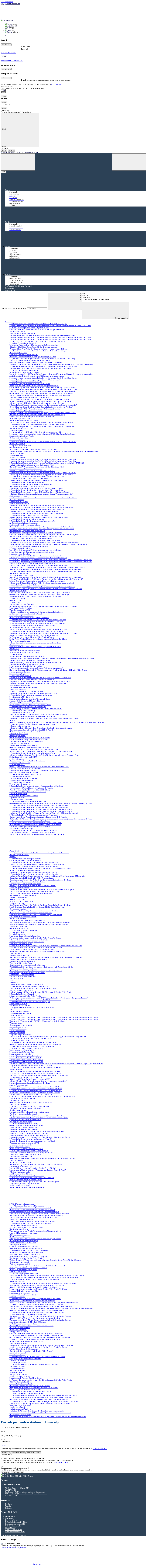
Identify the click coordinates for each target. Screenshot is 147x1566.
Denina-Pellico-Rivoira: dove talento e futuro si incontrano (29, 618)
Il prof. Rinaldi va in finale (18, 1004)
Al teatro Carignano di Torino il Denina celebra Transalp (28, 1151)
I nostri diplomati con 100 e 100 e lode (22, 1243)
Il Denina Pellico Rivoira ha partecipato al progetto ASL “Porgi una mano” (34, 380)
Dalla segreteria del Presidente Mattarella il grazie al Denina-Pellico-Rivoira (35, 825)
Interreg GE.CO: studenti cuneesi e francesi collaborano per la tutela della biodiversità (38, 1075)
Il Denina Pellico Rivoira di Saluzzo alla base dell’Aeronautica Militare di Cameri (37, 1357)
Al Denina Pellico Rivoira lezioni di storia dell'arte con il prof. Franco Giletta (35, 823)
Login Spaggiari (56, 84)
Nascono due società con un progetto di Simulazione (27, 882)
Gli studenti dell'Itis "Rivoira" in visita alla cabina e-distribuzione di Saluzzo (35, 1318)
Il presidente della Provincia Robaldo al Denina (25, 1378)
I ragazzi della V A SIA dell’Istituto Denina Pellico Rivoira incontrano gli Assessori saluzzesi (40, 1306)
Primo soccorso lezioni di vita (19, 504)
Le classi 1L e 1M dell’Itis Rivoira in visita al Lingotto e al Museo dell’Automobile (37, 341)
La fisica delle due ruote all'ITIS (20, 676)
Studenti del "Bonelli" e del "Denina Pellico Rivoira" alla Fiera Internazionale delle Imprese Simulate (43, 718)
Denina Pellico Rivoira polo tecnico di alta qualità (26, 1149)
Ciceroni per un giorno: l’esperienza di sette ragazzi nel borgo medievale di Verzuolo (38, 817)
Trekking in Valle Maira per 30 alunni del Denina (26, 1227)
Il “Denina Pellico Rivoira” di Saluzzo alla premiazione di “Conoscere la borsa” (36, 1335)
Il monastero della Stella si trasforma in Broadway (26, 741)
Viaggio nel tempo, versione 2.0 (20, 1035)
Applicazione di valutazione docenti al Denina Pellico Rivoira (30, 660)
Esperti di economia (16, 1015)
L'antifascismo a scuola (17, 1100)
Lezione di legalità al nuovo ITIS (20, 1166)
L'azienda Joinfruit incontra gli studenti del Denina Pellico (29, 397)
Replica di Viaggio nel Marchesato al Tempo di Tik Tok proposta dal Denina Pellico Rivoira (40, 992)
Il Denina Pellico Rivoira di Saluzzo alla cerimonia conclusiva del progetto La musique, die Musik (42, 1283)
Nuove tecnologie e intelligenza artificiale (23, 420)
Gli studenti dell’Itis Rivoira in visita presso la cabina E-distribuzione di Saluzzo (36, 1310)
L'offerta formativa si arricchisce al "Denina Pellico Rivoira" (29, 821)
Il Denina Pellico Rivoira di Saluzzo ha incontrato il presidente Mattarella (34, 862)
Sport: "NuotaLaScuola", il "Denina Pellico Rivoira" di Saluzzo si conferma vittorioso (38, 714)
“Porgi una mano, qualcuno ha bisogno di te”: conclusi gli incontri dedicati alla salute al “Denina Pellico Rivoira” (47, 1417)
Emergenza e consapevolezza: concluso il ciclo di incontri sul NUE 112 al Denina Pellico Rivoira (42, 434)
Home (84, 294)
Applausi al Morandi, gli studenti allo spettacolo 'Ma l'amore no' (31, 827)
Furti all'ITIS (13, 982)
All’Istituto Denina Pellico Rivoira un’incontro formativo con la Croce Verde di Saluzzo (39, 480)
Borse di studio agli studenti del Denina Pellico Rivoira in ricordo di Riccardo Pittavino (38, 924)
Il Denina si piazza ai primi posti (20, 548)
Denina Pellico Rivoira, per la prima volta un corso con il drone (30, 913)
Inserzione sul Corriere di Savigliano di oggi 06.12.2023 (28, 1135)
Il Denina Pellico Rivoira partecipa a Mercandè (25, 859)
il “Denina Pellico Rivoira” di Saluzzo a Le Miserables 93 (29, 1106)
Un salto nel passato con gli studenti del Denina (25, 1180)
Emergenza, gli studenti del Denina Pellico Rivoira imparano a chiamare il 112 (36, 432)
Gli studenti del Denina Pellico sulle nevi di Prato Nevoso (29, 747)
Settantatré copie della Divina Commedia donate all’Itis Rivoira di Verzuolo (35, 596)
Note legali (9, 1518)
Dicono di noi (10, 322)
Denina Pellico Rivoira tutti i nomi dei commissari (26, 1252)
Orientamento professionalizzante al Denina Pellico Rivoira (29, 738)
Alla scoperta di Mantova (18, 1374)
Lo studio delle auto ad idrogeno (20, 776)
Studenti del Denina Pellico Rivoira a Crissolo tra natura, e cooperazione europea (36, 505)
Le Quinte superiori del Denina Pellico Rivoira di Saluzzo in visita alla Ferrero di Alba (38, 805)
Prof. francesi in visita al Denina (20, 1006)
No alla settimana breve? (17, 1281)
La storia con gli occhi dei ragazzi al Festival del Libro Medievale (31, 1178)
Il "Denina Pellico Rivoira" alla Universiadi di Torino (27, 801)
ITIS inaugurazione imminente (19, 1235)
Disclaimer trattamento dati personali (13, 1547)
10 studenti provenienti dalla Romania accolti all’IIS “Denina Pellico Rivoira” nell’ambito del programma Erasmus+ (48, 998)
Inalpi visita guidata (16, 978)
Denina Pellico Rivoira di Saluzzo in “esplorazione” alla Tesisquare (32, 1301)
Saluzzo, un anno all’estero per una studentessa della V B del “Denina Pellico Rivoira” (38, 629)
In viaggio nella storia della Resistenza (22, 780)
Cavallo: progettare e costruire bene (21, 901)
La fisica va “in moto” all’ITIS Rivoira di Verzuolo (26, 691)
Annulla (4, 150)
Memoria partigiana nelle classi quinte (22, 333)
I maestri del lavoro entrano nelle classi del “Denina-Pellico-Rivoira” (32, 1168)
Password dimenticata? (8, 53)
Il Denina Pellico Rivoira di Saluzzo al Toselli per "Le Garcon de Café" (33, 830)
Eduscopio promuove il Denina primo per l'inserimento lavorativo (31, 552)
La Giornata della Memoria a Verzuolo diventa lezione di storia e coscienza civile (36, 476)
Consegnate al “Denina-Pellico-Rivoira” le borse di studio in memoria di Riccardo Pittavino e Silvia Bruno (45, 946)
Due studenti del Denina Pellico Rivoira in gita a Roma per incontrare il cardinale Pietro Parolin (41, 527)
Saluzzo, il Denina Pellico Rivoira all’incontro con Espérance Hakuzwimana (35, 643)
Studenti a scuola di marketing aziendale (23, 961)
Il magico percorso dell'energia (19, 1293)
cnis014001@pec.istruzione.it (28, 1494)
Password (24, 49)
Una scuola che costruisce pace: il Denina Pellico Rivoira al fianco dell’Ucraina (36, 536)
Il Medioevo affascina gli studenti (20, 608)
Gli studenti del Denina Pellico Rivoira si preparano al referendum (31, 680)
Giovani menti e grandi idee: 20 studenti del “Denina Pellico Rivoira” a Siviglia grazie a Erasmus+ (42, 388)
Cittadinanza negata (16, 645)
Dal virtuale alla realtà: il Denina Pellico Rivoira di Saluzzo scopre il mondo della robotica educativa (43, 606)
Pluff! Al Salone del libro (17, 1272)
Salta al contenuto (7, 2)
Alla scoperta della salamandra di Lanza (22, 917)
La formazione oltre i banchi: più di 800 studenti (25, 666)
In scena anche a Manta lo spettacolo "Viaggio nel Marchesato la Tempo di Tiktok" (37, 1170)
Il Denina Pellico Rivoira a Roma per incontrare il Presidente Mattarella (33, 874)
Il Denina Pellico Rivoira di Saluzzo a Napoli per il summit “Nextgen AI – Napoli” (37, 631)
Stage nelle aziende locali (18, 1343)
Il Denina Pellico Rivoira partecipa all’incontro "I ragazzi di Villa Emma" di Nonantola (38, 807)
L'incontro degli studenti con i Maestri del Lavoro (26, 701)
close (3, 171)
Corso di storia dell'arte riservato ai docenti (23, 796)
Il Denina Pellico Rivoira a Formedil (21, 994)
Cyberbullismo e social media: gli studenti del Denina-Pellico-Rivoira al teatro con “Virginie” (41, 407)
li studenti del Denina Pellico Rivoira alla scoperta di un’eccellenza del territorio (36, 488)
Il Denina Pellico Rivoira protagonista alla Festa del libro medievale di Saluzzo (36, 622)
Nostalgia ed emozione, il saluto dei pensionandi (25, 1248)
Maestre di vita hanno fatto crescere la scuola (24, 651)
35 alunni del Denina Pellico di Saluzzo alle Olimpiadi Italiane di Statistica (34, 1093)
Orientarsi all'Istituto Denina (19, 928)
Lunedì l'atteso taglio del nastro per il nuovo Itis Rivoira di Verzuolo (32, 1221)
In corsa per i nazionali (17, 1366)
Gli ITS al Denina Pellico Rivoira (20, 1382)
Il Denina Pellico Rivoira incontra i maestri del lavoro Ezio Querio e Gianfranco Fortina (39, 492)
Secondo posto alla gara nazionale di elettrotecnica (26, 656)
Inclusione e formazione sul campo (21, 828)
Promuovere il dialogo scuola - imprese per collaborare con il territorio (33, 832)
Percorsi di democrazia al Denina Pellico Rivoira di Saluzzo (29, 1083)
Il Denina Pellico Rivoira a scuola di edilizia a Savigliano (28, 478)
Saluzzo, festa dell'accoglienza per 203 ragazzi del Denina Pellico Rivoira (34, 1212)
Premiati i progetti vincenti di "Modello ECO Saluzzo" (27, 1314)
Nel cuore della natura (16, 500)
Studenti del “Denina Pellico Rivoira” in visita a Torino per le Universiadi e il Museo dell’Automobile (43, 813)
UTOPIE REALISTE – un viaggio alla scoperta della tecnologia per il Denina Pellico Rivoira (41, 967)
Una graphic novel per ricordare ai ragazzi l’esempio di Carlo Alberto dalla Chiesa (37, 1116)
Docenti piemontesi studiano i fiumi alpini (23, 1241)
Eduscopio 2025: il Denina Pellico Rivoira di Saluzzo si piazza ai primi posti (35, 556)
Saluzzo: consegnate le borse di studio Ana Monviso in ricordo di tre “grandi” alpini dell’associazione (43, 1277)
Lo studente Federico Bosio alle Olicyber (23, 343)
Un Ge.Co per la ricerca (17, 919)
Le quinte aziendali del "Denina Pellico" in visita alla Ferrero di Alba (32, 1042)
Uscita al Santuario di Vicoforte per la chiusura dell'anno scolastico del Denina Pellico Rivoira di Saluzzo (45, 1260)
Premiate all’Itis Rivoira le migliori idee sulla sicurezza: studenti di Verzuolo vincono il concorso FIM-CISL (45, 589)
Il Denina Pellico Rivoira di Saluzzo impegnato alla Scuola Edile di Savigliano (36, 490)
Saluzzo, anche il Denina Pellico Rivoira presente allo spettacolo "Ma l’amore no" (37, 834)
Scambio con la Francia (17, 457)
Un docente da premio (17, 1370)
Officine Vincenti (15, 600)
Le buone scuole (15, 602)
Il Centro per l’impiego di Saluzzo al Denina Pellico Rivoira (29, 384)
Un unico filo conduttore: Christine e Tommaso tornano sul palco (31, 1326)
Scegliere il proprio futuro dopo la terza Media (25, 884)
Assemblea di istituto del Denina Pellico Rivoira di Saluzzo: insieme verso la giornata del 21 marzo (42, 442)
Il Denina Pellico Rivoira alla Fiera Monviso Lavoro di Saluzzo (30, 1223)
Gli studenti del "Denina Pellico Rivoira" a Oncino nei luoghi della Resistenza (35, 915)
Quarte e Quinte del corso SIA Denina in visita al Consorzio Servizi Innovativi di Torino (39, 767)
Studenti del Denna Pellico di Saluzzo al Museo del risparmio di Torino (33, 749)
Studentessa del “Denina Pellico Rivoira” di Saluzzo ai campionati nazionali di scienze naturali (41, 1345)
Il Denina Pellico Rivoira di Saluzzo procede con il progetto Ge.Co (32, 484)
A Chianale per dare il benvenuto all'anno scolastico (27, 920)
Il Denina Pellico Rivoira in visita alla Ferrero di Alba (27, 585)
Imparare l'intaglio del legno (18, 1085)
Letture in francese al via (17, 1104)
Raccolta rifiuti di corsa (17, 1355)
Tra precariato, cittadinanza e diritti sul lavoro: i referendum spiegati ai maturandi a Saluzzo (40, 681)
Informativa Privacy (12, 1520)
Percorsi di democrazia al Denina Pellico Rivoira (25, 1056)
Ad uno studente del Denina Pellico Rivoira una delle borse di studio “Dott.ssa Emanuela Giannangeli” (44, 542)
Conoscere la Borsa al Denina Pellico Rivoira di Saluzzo (28, 1133)
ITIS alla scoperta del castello (19, 855)
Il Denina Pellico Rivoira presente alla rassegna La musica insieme (32, 625)
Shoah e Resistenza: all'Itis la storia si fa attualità (25, 469)
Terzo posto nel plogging (17, 674)
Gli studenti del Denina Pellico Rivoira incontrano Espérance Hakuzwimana (35, 647)
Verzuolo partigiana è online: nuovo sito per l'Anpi (26, 664)
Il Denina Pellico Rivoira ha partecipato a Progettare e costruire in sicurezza (35, 1299)
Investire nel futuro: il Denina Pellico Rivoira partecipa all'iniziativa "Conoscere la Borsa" (39, 399)
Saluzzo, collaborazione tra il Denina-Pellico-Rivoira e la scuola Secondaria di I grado (38, 1118)
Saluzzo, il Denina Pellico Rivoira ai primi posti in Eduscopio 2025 (32, 564)
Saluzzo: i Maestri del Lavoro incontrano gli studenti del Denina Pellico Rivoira (36, 612)
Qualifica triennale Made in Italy (20, 1237)
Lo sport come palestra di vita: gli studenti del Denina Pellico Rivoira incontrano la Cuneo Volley (42, 359)
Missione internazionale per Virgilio (21, 436)
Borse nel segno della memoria (19, 685)
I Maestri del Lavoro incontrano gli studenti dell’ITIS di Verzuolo (31, 417)
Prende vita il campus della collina (21, 1219)
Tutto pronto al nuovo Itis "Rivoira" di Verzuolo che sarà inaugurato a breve (35, 1231)
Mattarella (12, 857)
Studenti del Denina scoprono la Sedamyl (23, 1129)
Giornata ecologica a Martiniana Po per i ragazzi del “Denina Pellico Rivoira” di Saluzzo (39, 1337)
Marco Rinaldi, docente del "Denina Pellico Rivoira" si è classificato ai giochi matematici (39, 1403)
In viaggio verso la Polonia (18, 1332)
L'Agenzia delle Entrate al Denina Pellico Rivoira (26, 1062)
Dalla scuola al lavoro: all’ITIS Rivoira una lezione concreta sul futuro (33, 449)
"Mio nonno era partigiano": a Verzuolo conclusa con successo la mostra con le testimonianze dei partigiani (45, 957)
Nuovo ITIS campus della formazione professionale (26, 1187)
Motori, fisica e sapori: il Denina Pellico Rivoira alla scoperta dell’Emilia (34, 386)
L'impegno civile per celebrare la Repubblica (24, 936)
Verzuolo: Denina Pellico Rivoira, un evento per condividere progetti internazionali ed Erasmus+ (42, 335)
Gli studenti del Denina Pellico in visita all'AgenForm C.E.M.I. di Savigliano (35, 362)
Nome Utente (25, 47)
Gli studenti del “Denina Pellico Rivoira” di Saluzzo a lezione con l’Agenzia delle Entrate (39, 593)
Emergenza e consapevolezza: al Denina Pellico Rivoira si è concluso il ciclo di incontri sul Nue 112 (43, 378)
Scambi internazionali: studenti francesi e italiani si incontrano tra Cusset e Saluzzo (37, 623)
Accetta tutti (34, 1452)
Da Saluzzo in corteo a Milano (19, 1328)
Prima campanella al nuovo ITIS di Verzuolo (29, 1206)
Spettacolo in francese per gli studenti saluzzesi (25, 1120)
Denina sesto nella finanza (18, 1330)
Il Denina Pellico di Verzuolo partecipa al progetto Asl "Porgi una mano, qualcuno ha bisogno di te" (43, 405)
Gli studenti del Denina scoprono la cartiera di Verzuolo (28, 703)
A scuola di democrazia (17, 654)
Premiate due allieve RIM (18, 926)
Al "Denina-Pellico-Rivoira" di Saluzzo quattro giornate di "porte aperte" (34, 866)
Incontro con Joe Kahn (17, 932)
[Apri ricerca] (129, 162)
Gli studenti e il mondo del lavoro (20, 944)
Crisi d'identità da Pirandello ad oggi (21, 975)
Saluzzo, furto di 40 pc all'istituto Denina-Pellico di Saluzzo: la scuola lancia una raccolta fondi (41, 583)
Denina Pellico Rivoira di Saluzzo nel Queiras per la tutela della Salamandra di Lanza (38, 639)
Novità (84, 295)
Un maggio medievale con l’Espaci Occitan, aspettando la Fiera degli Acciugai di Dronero (40, 1316)
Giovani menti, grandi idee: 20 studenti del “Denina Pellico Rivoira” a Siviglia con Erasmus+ (41, 393)
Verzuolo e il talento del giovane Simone (23, 687)
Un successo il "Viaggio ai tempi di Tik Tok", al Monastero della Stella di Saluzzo (37, 1021)
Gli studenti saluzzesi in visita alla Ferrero (23, 772)
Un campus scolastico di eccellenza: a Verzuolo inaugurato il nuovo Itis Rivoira (36, 1215)
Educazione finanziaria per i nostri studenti (23, 1127)
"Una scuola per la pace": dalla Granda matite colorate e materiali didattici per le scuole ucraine (41, 507)
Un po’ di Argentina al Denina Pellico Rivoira (25, 1390)
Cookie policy (10, 1516)
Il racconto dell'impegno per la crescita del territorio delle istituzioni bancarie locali (37, 1266)
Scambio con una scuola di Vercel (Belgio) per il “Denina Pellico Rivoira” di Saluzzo (38, 1347)
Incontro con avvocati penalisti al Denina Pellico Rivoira (28, 986)
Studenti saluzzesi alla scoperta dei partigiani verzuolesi (28, 959)
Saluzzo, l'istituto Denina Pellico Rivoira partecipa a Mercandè (30, 893)
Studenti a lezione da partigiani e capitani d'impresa (26, 942)
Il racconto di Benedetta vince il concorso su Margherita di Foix (31, 1153)
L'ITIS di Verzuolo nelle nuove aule (21, 1204)
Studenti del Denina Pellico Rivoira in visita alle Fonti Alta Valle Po (32, 465)
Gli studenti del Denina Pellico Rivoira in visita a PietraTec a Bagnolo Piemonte (36, 329)
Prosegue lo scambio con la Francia (21, 616)
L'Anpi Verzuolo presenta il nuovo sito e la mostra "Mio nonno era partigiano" (36, 668)
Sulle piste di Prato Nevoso (18, 734)
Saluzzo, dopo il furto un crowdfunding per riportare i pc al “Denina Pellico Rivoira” (38, 558)
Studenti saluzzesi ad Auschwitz (20, 1409)
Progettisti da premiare (17, 1297)
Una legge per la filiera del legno (20, 1122)
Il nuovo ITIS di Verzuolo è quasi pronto (23, 1233)
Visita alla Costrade (16, 1160)
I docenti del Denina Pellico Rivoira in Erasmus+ (26, 411)
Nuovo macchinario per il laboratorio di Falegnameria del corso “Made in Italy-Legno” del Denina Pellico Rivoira (48, 670)
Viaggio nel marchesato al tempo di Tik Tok (24, 1143)
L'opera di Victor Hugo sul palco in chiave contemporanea (29, 1112)
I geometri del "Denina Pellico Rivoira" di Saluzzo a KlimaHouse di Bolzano (35, 1087)
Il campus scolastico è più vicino (20, 1054)
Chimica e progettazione (17, 1110)
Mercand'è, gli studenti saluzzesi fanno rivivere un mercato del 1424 (32, 886)
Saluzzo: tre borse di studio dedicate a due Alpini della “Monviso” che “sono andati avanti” (40, 678)
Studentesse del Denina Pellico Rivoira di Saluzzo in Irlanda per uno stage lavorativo (38, 683)
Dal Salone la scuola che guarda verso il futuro (25, 627)
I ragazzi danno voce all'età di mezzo (21, 604)
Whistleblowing (10, 1528)
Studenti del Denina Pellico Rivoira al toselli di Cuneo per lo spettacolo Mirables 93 (37, 1131)
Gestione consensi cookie (13, 1530)
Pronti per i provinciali (17, 1033)
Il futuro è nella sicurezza (17, 1029)
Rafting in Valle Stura (16, 903)
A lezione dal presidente (17, 1372)
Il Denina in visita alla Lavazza (19, 763)
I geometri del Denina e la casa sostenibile (23, 1291)
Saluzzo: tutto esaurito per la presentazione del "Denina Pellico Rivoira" (33, 1217)
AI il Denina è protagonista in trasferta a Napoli (25, 614)
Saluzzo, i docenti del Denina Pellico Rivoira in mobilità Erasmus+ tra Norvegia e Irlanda (39, 395)
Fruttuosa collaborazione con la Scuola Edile (24, 525)
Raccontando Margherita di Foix (20, 1145)
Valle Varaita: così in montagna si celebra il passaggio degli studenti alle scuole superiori (39, 1214)
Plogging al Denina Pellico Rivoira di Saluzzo (25, 1359)
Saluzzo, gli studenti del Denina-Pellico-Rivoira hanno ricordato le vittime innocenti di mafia (40, 728)
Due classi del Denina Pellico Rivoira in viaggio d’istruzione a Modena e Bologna (37, 415)
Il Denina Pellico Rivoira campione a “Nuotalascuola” (27, 707)
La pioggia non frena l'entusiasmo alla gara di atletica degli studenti (32, 1007)
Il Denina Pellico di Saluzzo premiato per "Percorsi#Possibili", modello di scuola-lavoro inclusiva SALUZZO (46, 463)
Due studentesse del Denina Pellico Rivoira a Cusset (27, 486)
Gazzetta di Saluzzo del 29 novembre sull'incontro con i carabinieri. (32, 1141)
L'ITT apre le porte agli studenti (20, 782)
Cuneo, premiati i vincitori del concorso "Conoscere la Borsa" (30, 705)
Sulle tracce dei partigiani (18, 897)
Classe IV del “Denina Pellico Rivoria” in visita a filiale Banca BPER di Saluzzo (36, 1285)
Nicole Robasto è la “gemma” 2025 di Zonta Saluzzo (27, 761)
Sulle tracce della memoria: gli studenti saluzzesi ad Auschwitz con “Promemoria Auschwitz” (41, 494)
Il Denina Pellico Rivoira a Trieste (20, 1384)
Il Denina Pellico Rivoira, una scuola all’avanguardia (27, 482)
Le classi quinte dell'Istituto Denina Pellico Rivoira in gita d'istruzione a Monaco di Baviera (40, 868)
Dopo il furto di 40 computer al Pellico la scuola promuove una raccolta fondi (35, 550)
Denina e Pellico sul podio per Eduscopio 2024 (25, 870)
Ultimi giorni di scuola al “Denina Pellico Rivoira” (26, 1258)
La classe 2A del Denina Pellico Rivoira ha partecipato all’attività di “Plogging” (36, 1304)
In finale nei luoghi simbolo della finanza (23, 969)
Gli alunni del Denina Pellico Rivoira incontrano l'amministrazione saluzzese (35, 1044)
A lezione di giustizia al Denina (20, 1013)
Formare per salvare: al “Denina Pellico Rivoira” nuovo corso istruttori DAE (35, 662)
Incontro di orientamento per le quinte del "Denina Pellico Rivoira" (32, 1046)
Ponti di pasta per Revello (18, 1244)
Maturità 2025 (14, 649)
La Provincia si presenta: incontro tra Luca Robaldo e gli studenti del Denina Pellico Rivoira (40, 1380)
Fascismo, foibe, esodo (17, 453)
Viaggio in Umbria (15, 953)
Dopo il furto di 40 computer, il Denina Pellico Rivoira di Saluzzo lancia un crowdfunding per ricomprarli (45, 569)
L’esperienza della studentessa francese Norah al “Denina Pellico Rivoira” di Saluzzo (38, 1289)
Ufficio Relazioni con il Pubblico (16, 1522)
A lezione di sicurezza (16, 455)
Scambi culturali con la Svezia (19, 1185)
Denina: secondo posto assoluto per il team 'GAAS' (26, 1341)
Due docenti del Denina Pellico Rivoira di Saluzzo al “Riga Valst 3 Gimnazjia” (36, 1164)
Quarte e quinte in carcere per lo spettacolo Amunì (26, 1125)
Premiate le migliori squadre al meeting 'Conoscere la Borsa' (29, 699)
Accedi (4, 36)
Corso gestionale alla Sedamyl (19, 1147)
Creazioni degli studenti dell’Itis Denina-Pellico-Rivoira (28, 1256)
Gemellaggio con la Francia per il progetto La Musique (28, 1268)
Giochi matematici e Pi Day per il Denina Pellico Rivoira (28, 740)
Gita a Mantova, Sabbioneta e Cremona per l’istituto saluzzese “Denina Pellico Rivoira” (39, 1399)
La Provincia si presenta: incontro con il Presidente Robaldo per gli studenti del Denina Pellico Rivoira (44, 1401)
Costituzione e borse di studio (19, 1262)
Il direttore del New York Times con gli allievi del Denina (28, 940)
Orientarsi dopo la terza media (19, 1172)
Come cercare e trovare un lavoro (20, 1025)
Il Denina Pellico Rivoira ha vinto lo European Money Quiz (29, 1002)
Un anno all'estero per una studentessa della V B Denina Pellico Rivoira (33, 635)
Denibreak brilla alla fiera (18, 353)
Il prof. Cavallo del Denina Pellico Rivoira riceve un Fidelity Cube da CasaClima (36, 864)
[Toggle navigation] (18, 162)
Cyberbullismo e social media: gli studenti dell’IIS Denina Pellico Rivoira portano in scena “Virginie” (43, 389)
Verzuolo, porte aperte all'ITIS (19, 610)
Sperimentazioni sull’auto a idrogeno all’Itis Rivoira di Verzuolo (31, 788)
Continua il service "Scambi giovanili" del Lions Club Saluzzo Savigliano (34, 1182)
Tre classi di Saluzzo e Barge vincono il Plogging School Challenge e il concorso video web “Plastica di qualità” (47, 1275)
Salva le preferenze (18, 1472)
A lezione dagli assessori (17, 1362)
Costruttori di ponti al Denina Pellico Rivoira (24, 1254)
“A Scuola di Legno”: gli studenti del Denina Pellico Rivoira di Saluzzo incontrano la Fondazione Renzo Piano (47, 567)
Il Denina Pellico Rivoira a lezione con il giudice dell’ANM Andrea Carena (35, 1000)
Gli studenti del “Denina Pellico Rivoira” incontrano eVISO (29, 1079)
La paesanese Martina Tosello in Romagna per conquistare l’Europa (32, 724)
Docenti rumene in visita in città (20, 1405)
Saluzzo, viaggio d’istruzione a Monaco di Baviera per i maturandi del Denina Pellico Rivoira (41, 422)
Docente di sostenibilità (17, 899)
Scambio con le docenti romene (20, 1376)
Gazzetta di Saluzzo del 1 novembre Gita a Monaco (26, 1176)
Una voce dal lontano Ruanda (19, 641)
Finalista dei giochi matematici (19, 1011)
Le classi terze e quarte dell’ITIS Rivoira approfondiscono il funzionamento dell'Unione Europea (42, 587)
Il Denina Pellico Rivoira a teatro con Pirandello (25, 382)
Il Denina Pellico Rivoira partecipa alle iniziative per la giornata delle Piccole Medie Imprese (40, 809)
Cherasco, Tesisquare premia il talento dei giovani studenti (29, 328)
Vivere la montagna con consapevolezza (23, 778)
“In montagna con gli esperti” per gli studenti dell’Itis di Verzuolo (31, 730)
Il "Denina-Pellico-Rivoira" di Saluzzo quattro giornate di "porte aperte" (33, 815)
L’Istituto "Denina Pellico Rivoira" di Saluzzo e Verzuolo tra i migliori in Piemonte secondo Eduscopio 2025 (46, 571)
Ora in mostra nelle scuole (18, 447)
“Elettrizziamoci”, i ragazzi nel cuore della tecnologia (27, 531)
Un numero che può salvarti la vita (21, 428)
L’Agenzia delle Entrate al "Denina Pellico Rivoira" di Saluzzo (30, 1065)
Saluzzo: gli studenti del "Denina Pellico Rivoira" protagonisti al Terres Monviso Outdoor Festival (42, 413)
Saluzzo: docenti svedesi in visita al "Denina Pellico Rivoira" (30, 1208)
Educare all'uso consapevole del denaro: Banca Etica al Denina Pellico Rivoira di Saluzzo (39, 1137)
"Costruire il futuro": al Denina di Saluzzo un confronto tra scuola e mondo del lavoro (38, 349)
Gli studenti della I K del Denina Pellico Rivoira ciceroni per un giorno (33, 347)
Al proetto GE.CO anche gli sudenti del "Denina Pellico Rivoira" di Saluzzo (35, 1067)
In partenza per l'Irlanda (17, 736)
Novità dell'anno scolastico (18, 1229)
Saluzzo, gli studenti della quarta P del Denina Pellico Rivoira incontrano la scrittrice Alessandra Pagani (44, 755)
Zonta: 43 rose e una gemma (19, 743)
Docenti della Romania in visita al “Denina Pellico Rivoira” (29, 1386)
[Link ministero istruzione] (10, 4)
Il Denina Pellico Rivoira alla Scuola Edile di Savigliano (28, 1250)
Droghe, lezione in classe (17, 591)
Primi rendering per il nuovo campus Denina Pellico (27, 973)
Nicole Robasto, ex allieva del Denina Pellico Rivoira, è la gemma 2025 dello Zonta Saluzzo (40, 751)
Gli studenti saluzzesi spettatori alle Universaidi (25, 769)
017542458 (12, 1490)
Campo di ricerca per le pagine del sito (14, 308)
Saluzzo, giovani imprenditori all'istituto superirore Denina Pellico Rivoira (34, 891)
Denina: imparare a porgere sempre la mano (24, 372)
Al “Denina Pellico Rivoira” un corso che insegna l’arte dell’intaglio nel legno (35, 1091)
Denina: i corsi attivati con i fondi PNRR (23, 757)
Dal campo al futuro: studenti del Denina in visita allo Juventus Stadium (33, 345)
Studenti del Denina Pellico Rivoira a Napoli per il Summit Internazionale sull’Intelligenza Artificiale (43, 633)
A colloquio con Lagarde (17, 1353)
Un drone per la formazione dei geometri (23, 895)
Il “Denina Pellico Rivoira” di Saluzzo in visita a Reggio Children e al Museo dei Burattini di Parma (43, 1395)
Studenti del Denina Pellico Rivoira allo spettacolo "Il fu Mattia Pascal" (33, 693)
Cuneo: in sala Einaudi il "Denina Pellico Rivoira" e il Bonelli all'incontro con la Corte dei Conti (42, 1096)
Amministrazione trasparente (15, 1532)
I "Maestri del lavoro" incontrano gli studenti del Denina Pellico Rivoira (33, 511)
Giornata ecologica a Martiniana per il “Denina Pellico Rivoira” (31, 1351)
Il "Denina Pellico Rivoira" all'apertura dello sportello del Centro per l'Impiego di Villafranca (40, 1397)
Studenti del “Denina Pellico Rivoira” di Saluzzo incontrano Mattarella (33, 872)
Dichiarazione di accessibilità (15, 1524)
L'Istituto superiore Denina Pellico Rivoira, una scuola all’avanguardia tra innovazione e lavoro (41, 529)
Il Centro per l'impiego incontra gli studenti (24, 370)
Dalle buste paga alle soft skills (19, 418)
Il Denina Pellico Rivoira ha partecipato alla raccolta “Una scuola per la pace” (35, 540)
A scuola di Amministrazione (19, 1040)
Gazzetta (12, 720)
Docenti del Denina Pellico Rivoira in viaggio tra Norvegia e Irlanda (32, 357)
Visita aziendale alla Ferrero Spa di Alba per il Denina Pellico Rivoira (32, 988)
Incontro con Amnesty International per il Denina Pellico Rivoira (31, 538)
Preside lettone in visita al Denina (20, 1174)
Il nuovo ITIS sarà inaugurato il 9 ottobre (23, 1225)
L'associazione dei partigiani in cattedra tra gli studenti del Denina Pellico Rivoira (36, 770)
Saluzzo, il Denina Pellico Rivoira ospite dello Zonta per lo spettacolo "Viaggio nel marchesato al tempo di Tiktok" (48, 1036)
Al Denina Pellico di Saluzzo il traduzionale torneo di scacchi (30, 1038)
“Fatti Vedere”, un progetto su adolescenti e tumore (26, 732)
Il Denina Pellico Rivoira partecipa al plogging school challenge (31, 695)
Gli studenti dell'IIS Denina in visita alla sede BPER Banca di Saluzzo (33, 1287)
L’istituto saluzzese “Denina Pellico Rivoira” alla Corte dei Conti (31, 1077)
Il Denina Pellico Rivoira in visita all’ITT (23, 712)
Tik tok (11, 980)
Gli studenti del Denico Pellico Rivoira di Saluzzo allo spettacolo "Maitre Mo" (36, 1333)
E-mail (23, 80)
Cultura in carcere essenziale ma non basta (23, 1246)
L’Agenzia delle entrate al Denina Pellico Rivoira (26, 984)
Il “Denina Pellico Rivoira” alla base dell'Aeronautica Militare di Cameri (33, 1364)
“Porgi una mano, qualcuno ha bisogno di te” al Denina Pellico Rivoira (33, 1388)
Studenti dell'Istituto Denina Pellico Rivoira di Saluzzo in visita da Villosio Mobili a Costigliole (41, 889)
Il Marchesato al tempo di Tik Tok (20, 1156)
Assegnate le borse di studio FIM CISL (22, 575)
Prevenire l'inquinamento (17, 934)
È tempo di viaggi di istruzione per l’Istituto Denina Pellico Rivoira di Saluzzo (35, 709)
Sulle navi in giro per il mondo (19, 726)
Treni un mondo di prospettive (19, 784)
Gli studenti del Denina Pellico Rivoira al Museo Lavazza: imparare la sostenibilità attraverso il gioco (43, 535)
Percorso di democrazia (17, 1069)
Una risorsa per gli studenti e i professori (23, 1114)
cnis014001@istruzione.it (27, 1492)
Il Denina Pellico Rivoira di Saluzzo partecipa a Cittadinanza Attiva (32, 753)
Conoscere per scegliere (17, 909)
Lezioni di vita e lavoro (17, 598)
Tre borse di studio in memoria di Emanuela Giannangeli (28, 546)
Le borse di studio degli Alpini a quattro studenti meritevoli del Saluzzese (34, 1279)
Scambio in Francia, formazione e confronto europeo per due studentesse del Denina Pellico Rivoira (43, 498)
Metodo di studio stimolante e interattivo (23, 930)
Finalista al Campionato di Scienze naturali (23, 1349)
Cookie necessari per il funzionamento (14, 1468)
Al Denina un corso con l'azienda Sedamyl (23, 1124)
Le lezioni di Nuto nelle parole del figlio (23, 1295)
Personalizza (6, 1452)
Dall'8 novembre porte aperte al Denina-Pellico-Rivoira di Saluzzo (31, 637)
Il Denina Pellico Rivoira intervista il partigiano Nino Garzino (30, 1391)
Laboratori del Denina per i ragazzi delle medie (25, 1108)
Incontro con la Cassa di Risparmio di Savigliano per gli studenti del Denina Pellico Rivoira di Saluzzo (44, 366)
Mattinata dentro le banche (18, 496)
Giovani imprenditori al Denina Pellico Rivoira (25, 860)
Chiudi (4, 96)
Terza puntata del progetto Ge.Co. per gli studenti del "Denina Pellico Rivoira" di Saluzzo (39, 922)
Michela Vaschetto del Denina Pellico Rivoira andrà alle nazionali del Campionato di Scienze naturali (43, 1303)
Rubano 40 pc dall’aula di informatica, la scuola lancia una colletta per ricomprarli (37, 581)
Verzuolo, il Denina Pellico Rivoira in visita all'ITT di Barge (29, 790)
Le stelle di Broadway (16, 759)
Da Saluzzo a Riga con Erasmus (20, 1162)
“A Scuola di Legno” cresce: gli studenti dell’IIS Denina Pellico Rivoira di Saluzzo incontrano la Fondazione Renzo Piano (50, 560)
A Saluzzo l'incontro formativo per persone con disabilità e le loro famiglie (34, 1339)
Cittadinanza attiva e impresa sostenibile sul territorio (27, 965)
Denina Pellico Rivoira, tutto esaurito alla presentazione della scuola (32, 1210)
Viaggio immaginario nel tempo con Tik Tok (24, 1183)
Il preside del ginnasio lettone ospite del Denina (25, 1154)
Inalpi (11, 1009)
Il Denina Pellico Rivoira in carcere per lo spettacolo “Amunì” (30, 1139)
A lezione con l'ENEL (17, 765)
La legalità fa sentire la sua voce (20, 446)
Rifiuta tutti (18, 1452)
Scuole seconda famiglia (17, 331)
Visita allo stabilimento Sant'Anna (20, 963)
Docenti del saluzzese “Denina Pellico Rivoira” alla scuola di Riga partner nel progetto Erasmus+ (42, 1158)
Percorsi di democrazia (17, 1031)
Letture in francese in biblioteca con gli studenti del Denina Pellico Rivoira (34, 1071)
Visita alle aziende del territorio (19, 1264)
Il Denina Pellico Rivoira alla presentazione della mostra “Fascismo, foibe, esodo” (37, 424)
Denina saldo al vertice (17, 444)
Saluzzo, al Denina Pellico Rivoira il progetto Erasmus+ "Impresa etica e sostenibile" (38, 1081)
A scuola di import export (18, 794)
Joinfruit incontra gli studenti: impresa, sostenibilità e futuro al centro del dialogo (36, 376)
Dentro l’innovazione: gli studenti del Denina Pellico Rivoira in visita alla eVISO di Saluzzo (40, 401)
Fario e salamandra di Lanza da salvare (22, 1050)
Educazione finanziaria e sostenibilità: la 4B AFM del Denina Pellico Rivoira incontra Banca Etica (42, 459)
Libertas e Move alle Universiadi (20, 799)
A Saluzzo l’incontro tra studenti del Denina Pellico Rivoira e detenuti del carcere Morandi (40, 1413)
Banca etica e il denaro (17, 440)
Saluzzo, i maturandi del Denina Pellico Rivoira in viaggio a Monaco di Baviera (36, 403)
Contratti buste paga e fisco (18, 438)
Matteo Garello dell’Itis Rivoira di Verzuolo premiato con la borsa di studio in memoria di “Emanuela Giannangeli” (48, 544)
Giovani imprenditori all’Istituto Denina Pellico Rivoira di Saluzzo (31, 878)
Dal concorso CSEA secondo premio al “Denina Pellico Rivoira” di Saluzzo (35, 938)
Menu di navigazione (121, 318)
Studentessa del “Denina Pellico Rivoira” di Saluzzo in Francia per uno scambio (36, 1411)
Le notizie (85, 297)
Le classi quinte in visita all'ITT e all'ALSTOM (25, 774)
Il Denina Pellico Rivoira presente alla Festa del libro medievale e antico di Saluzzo (37, 620)
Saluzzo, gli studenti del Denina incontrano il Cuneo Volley (29, 360)
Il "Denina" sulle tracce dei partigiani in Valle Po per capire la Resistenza (34, 911)
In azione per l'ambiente (17, 689)
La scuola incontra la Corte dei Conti (21, 1052)
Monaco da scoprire (16, 430)
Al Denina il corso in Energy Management (23, 523)
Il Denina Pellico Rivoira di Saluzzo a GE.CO (25, 1058)
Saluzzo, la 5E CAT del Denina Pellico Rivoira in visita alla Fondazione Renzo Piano (38, 565)
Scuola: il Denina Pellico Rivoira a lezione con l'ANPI (27, 792)
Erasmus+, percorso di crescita (19, 672)
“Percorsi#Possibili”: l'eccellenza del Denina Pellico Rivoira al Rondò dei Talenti (36, 467)
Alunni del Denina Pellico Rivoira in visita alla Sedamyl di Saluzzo (32, 949)
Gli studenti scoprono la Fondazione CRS (23, 355)
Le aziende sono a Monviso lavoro (21, 697)
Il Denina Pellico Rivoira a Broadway (22, 710)
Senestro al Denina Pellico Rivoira (21, 990)
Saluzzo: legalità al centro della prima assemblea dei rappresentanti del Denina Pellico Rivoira (41, 475)
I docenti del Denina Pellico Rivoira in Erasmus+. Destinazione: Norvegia (34, 409)
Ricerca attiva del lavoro (17, 1027)
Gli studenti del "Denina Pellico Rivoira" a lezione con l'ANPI (30, 1102)
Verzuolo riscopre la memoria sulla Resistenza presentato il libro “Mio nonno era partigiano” (40, 368)
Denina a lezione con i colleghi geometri (23, 1270)
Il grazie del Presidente (17, 798)
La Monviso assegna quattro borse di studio (24, 1274)
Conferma (12, 150)
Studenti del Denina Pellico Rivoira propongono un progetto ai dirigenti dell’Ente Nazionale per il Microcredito (47, 876)
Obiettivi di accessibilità (13, 1526)
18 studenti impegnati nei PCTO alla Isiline (24, 652)
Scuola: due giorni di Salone (19, 888)
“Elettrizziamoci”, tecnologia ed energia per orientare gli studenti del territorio (35, 533)
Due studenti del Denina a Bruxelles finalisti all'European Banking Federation (35, 971)
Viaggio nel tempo (15, 1023)
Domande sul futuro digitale (18, 573)
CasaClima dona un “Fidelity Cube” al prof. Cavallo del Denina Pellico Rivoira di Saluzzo (40, 880)
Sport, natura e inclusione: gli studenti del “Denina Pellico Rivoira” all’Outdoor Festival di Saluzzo (42, 391)
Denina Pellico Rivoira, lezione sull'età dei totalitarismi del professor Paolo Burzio (37, 951)
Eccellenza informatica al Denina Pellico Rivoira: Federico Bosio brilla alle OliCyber (38, 324)
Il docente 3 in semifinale (17, 1361)
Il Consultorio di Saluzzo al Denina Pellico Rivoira (26, 1393)
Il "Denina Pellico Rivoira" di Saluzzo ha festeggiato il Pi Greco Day (32, 716)
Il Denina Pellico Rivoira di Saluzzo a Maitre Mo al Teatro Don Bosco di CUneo (36, 1312)
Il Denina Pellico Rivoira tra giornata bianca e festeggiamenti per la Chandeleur (36, 786)
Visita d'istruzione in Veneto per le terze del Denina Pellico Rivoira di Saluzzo (35, 948)
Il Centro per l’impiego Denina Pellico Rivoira (25, 996)
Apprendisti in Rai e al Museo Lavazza (22, 977)
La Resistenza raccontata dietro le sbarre (23, 1324)
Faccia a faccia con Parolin (18, 502)
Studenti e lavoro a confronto (19, 955)
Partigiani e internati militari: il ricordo (22, 1098)
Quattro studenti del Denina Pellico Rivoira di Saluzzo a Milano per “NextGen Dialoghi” (39, 594)
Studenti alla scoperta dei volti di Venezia (23, 745)
